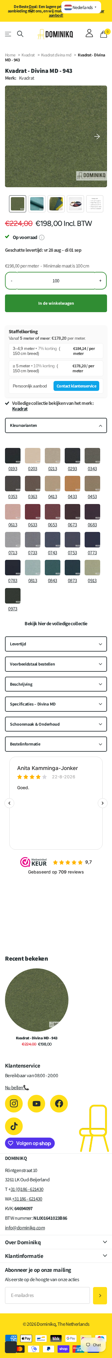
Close (56, 1242)
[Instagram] (14, 1103)
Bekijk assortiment (8, 34)
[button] (97, 136)
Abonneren (100, 1296)
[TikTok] (14, 1126)
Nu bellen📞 (17, 1087)
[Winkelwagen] (103, 34)
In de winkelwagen (56, 303)
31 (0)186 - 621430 (27, 1189)
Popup (41, 237)
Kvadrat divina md (56, 55)
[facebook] (59, 1103)
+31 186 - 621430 (27, 1199)
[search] (20, 34)
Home (10, 55)
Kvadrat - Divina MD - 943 (36, 1038)
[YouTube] (36, 1103)
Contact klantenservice (76, 386)
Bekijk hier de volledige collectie (56, 623)
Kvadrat (28, 55)
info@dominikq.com (25, 1227)
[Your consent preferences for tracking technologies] (11, 1347)
